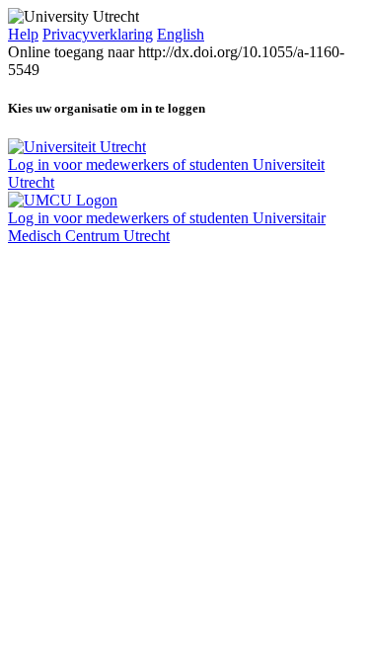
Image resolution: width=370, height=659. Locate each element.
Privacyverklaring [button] (97, 34)
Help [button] (23, 34)
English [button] (180, 34)
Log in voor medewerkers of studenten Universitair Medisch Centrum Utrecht (167, 226)
